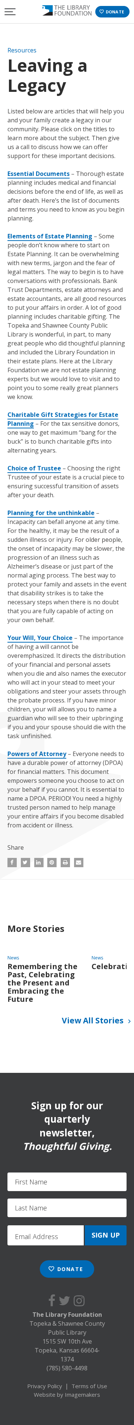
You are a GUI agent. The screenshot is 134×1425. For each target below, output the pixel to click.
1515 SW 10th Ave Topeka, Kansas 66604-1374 (67, 1350)
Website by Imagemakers (67, 1394)
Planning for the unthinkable (51, 513)
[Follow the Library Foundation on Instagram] (81, 1300)
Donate (111, 12)
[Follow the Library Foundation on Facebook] (53, 1300)
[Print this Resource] (65, 862)
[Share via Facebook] (12, 862)
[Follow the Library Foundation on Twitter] (66, 1300)
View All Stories (97, 1020)
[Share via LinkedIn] (39, 862)
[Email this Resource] (78, 862)
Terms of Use (89, 1386)
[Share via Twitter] (25, 862)
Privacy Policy (44, 1386)
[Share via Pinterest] (52, 862)
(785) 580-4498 (67, 1368)
